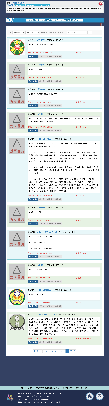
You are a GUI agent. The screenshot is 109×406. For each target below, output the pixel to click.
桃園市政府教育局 (19, 3)
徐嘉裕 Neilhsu (41, 380)
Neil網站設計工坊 (40, 378)
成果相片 (52, 32)
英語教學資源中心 (44, 5)
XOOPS (57, 393)
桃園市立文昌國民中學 (32, 5)
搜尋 (89, 32)
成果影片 (43, 32)
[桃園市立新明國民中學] (17, 247)
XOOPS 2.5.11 (36, 376)
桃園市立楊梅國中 (45, 290)
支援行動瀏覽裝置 (73, 373)
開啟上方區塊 (101, 24)
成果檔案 (61, 32)
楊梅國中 (41, 207)
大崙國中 (41, 114)
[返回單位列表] (10, 32)
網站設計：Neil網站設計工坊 (11, 376)
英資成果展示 (11, 5)
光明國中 (41, 265)
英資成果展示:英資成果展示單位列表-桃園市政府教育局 (54, 20)
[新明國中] (17, 55)
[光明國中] (17, 280)
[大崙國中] (17, 129)
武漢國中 (41, 89)
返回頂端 (100, 396)
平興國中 (41, 65)
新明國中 (41, 40)
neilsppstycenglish (37, 371)
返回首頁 (90, 396)
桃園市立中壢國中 (45, 139)
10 (67, 351)
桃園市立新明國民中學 (47, 232)
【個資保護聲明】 (54, 402)
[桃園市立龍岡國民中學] (17, 329)
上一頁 (36, 351)
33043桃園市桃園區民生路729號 (36, 399)
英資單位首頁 (32, 56)
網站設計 (29, 378)
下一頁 (72, 351)
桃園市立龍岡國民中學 (47, 315)
